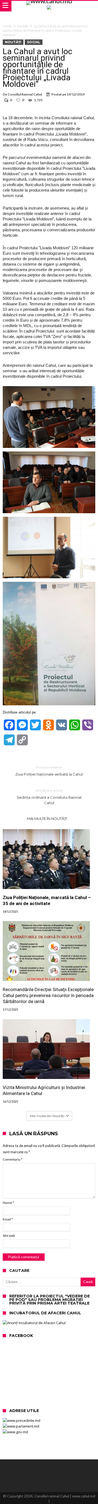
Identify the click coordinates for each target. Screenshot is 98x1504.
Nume (8, 1203)
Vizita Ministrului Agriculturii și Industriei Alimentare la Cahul (44, 1090)
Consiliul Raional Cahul (25, 94)
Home (7, 26)
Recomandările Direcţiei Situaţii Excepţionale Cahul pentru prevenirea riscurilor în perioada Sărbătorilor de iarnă (48, 995)
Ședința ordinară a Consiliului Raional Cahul (49, 796)
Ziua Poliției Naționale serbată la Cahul (49, 770)
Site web (9, 1236)
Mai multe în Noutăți (47, 818)
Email (8, 1219)
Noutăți (22, 26)
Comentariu (12, 1159)
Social (33, 42)
